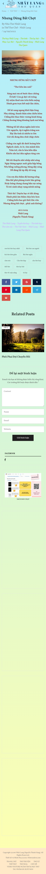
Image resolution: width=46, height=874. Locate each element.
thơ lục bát (20, 267)
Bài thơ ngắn (28, 254)
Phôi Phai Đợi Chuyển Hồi (16, 357)
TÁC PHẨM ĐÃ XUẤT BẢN (23, 869)
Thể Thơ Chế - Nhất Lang (17, 27)
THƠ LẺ (36, 861)
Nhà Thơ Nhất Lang (15, 24)
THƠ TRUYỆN (25, 861)
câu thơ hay (36, 261)
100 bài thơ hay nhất (12, 248)
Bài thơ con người (32, 248)
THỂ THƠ (12, 864)
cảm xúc (8, 261)
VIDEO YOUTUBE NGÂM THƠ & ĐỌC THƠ (23, 867)
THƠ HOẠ (23, 864)
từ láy (25, 273)
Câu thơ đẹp (21, 261)
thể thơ (7, 267)
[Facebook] (5, 460)
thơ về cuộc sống (11, 273)
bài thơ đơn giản (11, 254)
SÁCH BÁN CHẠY (23, 499)
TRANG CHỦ (11, 861)
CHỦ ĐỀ (34, 864)
